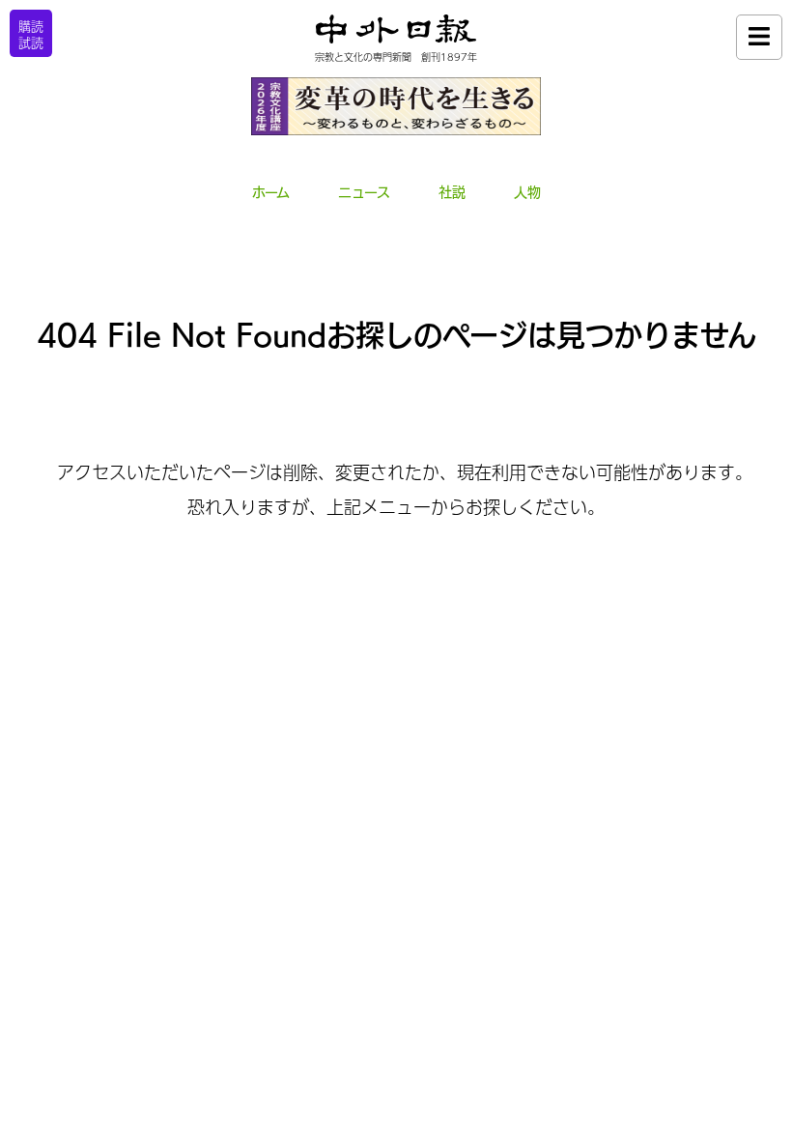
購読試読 (30, 34)
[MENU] (759, 37)
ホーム (271, 192)
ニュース (364, 192)
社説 (452, 192)
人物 (527, 192)
